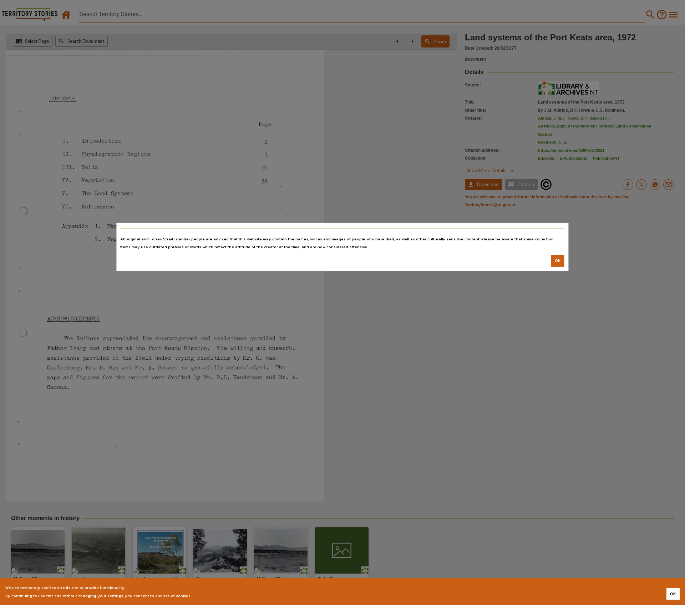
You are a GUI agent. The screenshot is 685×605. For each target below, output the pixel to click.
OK (558, 261)
